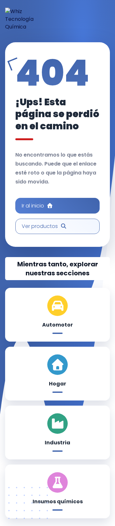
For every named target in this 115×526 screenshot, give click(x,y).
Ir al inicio (33, 205)
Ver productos (40, 226)
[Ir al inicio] (25, 19)
